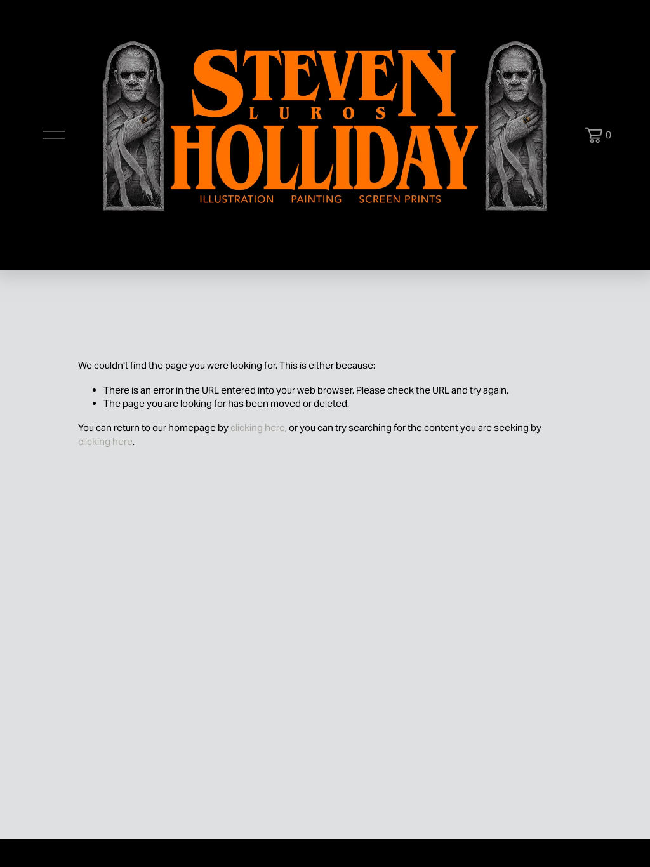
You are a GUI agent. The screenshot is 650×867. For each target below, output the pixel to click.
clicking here (257, 427)
